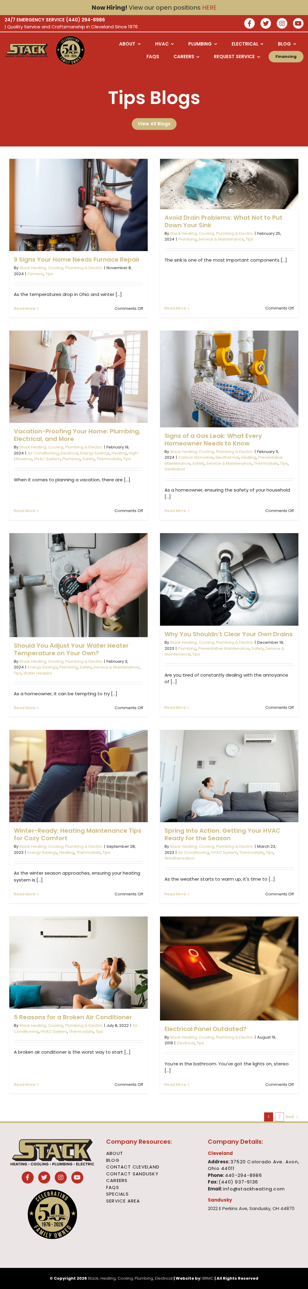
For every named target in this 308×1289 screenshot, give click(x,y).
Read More (24, 308)
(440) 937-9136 (238, 1182)
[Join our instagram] (282, 24)
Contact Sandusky (132, 1174)
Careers (117, 1180)
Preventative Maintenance (224, 648)
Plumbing (187, 239)
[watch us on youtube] (298, 24)
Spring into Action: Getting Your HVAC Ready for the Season (223, 834)
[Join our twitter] (265, 24)
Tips (49, 274)
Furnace (36, 274)
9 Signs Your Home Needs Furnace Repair (77, 259)
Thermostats (109, 459)
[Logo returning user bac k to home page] (27, 50)
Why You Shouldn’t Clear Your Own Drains (229, 634)
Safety (88, 459)
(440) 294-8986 (85, 20)
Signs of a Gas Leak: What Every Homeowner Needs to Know (213, 440)
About (114, 1153)
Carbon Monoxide (196, 457)
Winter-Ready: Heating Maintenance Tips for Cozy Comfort (77, 834)
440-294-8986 (243, 1175)
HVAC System (47, 459)
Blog (112, 1160)
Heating (119, 453)
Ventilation (175, 469)
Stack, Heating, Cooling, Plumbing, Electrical (130, 1278)
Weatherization (180, 858)
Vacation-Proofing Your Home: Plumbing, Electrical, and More (77, 435)
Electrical (69, 453)
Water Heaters (37, 673)
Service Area (123, 1201)
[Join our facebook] (249, 24)
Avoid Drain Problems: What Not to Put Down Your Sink (223, 221)
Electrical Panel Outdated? (206, 1029)
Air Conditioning (43, 453)
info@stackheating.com (254, 1189)
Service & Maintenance (221, 239)
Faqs (112, 1187)
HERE (209, 7)
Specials (117, 1194)
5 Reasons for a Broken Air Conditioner (73, 1017)
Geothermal (227, 457)
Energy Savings (95, 453)
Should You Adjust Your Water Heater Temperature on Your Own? (71, 649)
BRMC (208, 1278)
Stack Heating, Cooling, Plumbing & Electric (61, 268)
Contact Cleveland (132, 1167)
